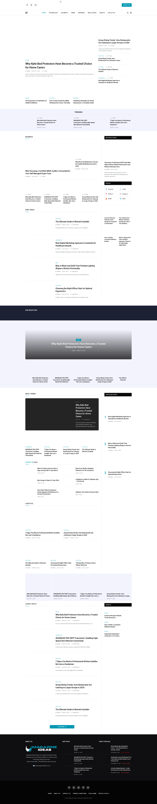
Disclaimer (92, 793)
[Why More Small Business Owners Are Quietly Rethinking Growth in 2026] (87, 149)
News (73, 12)
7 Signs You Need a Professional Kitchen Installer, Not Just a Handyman (120, 123)
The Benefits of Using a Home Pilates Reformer (85, 564)
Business (81, 12)
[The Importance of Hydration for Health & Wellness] (36, 88)
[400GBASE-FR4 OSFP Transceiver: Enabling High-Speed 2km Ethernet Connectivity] (67, 122)
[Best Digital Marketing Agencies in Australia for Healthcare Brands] (127, 81)
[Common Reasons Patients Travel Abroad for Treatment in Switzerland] (110, 211)
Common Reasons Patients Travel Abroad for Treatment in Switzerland (110, 220)
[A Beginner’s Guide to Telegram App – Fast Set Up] (69, 481)
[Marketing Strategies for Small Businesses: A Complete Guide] (84, 88)
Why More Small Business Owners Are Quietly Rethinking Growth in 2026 (86, 164)
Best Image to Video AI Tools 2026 (48, 480)
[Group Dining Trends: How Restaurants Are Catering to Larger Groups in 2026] (115, 28)
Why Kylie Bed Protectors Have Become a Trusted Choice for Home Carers (58, 65)
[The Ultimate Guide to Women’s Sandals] (127, 70)
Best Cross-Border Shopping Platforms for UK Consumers (85, 469)
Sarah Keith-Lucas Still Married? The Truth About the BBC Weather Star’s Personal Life (121, 759)
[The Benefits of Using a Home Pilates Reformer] (87, 550)
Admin (28, 71)
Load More (61, 726)
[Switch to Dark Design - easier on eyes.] (128, 13)
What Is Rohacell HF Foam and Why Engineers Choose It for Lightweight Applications (125, 241)
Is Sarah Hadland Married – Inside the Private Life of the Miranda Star (120, 769)
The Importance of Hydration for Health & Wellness (36, 102)
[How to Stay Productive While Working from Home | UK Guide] (60, 88)
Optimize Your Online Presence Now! (87, 492)
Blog (57, 262)
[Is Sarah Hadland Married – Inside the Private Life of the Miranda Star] (104, 770)
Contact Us (126, 5)
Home (44, 12)
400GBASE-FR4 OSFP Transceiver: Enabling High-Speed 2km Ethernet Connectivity (84, 123)
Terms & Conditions (79, 793)
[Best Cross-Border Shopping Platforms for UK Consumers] (69, 470)
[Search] (131, 13)
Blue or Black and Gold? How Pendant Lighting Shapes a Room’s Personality (75, 267)
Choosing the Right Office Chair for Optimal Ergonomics (74, 289)
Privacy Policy (104, 793)
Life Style (111, 12)
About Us (57, 793)
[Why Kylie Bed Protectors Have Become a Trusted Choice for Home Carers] (60, 38)
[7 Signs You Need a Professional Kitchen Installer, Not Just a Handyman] (103, 122)
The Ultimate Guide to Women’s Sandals (108, 70)
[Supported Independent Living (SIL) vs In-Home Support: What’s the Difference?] (128, 633)
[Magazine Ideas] (78, 5)
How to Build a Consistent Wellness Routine (110, 239)
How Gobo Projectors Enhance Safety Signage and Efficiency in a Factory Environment (48, 492)
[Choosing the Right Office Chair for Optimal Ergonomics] (39, 292)
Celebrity (64, 12)
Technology (53, 12)
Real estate (92, 12)
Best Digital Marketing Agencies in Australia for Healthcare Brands (109, 81)
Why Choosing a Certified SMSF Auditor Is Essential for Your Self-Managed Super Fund (47, 172)
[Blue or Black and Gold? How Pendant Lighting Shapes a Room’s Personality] (39, 269)
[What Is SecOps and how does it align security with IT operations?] (30, 470)
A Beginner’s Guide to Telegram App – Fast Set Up (87, 480)
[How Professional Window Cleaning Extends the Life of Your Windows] (125, 211)
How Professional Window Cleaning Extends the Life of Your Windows (124, 220)
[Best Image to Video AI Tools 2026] (30, 481)
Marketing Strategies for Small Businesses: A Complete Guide (83, 102)
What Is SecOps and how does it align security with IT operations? (47, 469)
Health (102, 12)
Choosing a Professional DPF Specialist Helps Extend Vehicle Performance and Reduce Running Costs (117, 165)
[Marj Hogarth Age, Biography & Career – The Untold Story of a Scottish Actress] (104, 748)
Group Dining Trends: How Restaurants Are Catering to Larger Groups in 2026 (114, 41)
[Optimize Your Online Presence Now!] (69, 492)
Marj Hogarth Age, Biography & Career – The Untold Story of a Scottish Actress (119, 748)
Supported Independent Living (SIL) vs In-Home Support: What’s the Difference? (111, 635)
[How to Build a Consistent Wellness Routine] (110, 231)
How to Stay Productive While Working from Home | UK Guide (59, 102)
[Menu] (26, 13)
